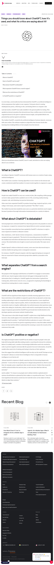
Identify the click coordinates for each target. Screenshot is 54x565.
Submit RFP (5, 562)
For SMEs (4, 538)
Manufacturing (22, 487)
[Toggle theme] (51, 558)
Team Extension (6, 514)
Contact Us (21, 518)
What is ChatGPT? (8, 77)
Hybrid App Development (24, 462)
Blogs (37, 514)
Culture (4, 522)
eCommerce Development (8, 464)
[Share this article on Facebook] (3, 391)
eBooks (37, 519)
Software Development (7, 469)
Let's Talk (21, 520)
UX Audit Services (39, 462)
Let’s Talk (48, 3)
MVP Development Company (41, 464)
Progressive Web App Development (10, 459)
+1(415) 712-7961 (41, 545)
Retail (4, 484)
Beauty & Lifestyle (23, 489)
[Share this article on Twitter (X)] (7, 391)
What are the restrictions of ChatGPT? (13, 92)
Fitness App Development (41, 494)
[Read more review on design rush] (9, 551)
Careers (21, 515)
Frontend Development (7, 472)
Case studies (38, 522)
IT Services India (7, 383)
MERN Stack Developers (7, 477)
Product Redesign (39, 459)
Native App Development (24, 464)
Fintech (4, 499)
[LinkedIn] (2, 67)
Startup (20, 523)
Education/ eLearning (7, 492)
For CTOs (4, 535)
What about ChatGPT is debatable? (12, 85)
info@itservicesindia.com (10, 545)
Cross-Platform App (23, 459)
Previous (45, 401)
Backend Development (7, 474)
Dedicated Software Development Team (43, 491)
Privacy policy (14, 556)
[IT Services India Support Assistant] (51, 562)
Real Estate (21, 492)
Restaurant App (22, 484)
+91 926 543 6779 (25, 545)
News (37, 517)
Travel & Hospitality (40, 484)
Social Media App (6, 502)
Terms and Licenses (6, 556)
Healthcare (5, 487)
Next (48, 401)
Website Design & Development (9, 462)
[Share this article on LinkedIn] (11, 391)
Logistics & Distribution (40, 487)
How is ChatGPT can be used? (11, 81)
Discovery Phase (6, 530)
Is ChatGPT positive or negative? (12, 96)
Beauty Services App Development (10, 507)
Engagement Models (7, 533)
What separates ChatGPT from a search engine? (16, 88)
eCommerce (5, 489)
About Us (4, 519)
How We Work (5, 517)
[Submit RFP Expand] (8, 561)
